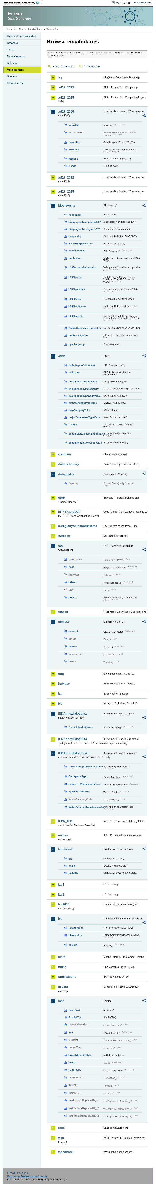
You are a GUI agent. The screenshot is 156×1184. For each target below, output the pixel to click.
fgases (63, 611)
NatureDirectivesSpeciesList (85, 328)
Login (118, 2)
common (64, 454)
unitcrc (73, 597)
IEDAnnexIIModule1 (72, 713)
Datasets (12, 42)
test (61, 1000)
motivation (75, 258)
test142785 (75, 1070)
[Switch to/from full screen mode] (130, 3)
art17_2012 (66, 177)
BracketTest (75, 1017)
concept (73, 631)
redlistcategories (78, 335)
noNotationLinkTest (80, 1055)
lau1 (61, 884)
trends (72, 165)
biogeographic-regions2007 (85, 222)
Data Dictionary (36, 29)
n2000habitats (77, 289)
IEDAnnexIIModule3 (72, 739)
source (73, 646)
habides (64, 683)
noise (62, 967)
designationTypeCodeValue (85, 396)
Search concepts (91, 66)
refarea (73, 582)
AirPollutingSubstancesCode (85, 766)
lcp (60, 918)
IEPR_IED (65, 821)
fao (60, 545)
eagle (72, 866)
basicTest (74, 1010)
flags (71, 566)
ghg (61, 673)
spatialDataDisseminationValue (85, 433)
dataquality (75, 236)
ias (60, 693)
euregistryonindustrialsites (77, 526)
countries (74, 142)
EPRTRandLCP (69, 511)
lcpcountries (76, 927)
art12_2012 (66, 87)
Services (12, 76)
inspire (63, 835)
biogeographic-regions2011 (85, 229)
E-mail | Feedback (18, 1172)
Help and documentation (22, 36)
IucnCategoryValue (80, 410)
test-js (72, 1062)
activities (74, 125)
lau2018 (63, 904)
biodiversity (66, 205)
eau (71, 1032)
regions (73, 424)
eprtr (61, 497)
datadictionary (68, 464)
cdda (61, 356)
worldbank (65, 1151)
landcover (65, 849)
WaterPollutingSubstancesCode (85, 807)
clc (70, 858)
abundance (75, 214)
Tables (11, 49)
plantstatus (75, 935)
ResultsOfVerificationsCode (85, 784)
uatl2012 (73, 873)
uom (61, 1127)
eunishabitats (76, 250)
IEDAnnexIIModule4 (72, 753)
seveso (63, 986)
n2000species (76, 316)
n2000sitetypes (77, 306)
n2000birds (75, 277)
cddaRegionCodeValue (82, 365)
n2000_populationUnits (82, 267)
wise (61, 1137)
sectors (73, 945)
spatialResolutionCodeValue (85, 442)
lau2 (61, 894)
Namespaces (15, 83)
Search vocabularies (63, 66)
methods (74, 149)
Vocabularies (15, 69)
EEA (22, 3)
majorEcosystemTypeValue (84, 417)
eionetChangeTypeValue (83, 403)
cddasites (74, 372)
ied (60, 703)
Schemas (12, 62)
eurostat (64, 535)
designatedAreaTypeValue (84, 381)
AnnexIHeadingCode (81, 727)
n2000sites (75, 299)
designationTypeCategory (84, 388)
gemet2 (63, 621)
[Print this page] (125, 3)
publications (67, 976)
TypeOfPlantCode (79, 791)
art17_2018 (66, 191)
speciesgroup (77, 344)
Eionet (22, 29)
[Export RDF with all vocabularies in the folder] (144, 116)
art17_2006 (66, 111)
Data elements (16, 56)
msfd (61, 956)
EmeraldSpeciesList (80, 243)
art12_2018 (66, 97)
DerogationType (78, 776)
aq (60, 77)
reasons (73, 158)
